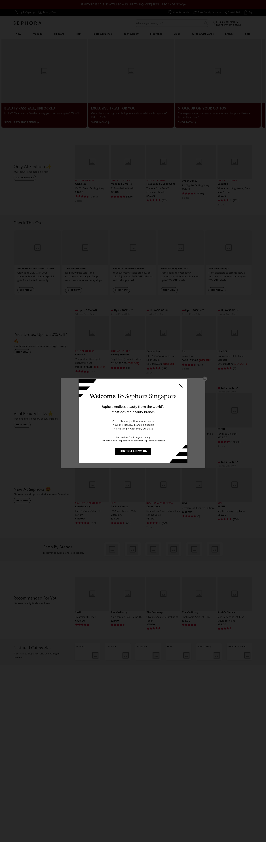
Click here (105, 440)
